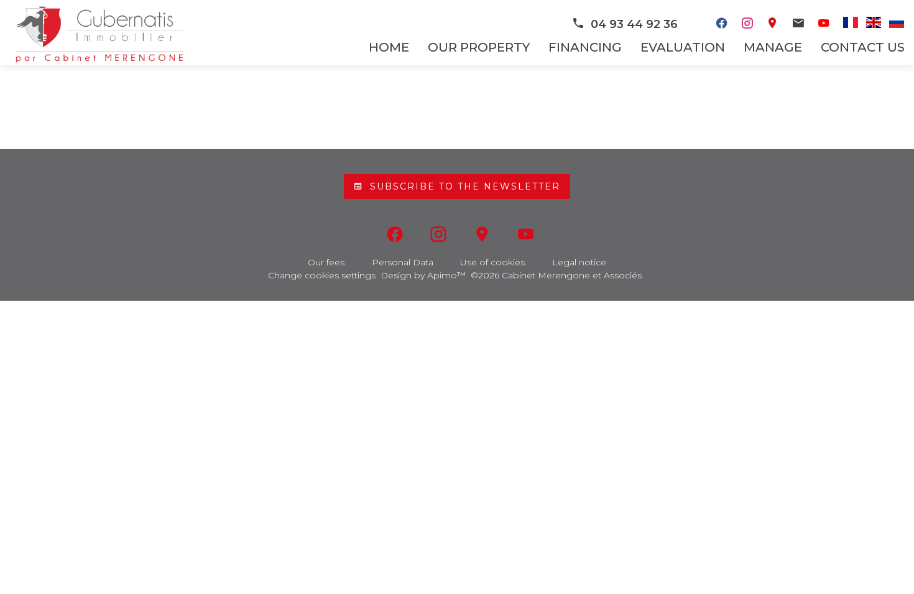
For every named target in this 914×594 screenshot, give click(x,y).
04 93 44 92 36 (634, 24)
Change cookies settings (322, 275)
